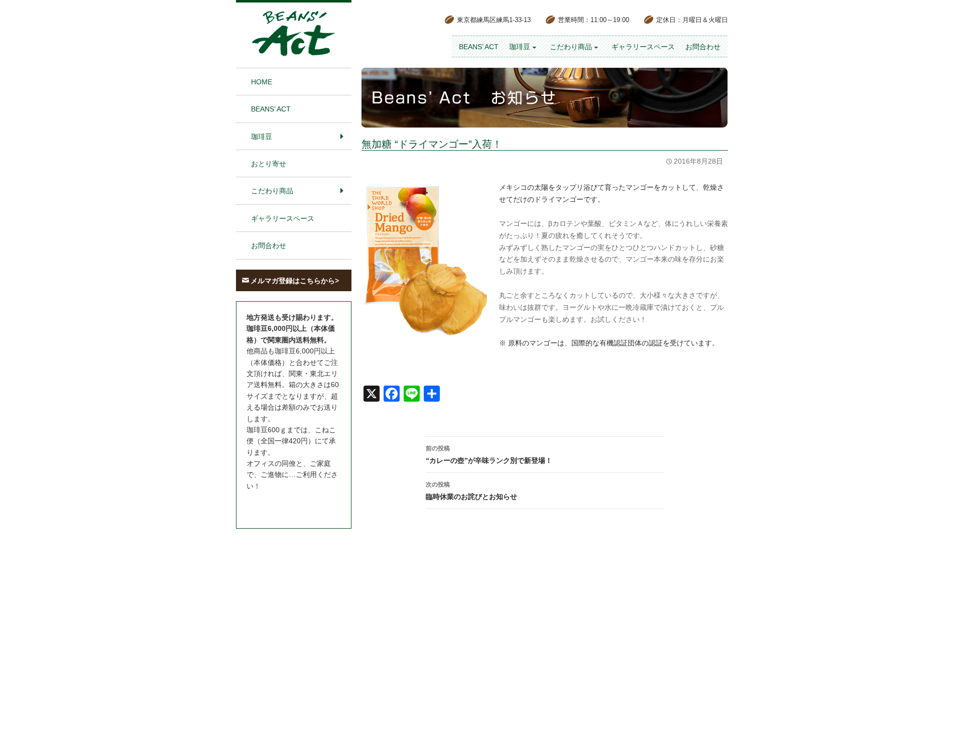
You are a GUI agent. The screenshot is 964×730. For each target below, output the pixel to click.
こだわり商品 (571, 47)
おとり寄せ (268, 164)
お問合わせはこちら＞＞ (285, 505)
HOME (261, 82)
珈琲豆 (519, 47)
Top (940, 706)
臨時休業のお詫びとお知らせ (471, 491)
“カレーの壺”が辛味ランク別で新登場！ (489, 454)
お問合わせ (702, 47)
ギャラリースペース (643, 47)
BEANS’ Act (479, 47)
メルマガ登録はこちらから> (295, 281)
